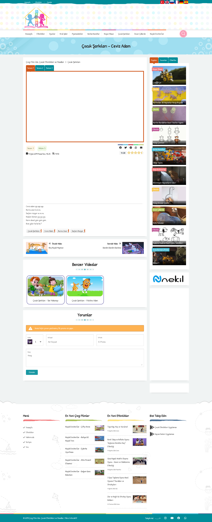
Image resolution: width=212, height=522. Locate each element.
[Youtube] (172, 518)
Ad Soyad (50, 338)
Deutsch (181, 2)
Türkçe (162, 2)
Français (177, 2)
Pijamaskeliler (77, 33)
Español (186, 2)
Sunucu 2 (40, 68)
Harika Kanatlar (93, 33)
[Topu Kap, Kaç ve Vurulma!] (139, 428)
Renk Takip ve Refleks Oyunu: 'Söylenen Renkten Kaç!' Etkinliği (118, 443)
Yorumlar (163, 60)
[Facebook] (120, 147)
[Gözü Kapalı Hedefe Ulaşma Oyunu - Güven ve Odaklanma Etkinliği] (139, 460)
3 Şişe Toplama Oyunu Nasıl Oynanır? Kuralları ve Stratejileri (117, 481)
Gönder (32, 372)
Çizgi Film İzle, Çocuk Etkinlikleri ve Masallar (45, 62)
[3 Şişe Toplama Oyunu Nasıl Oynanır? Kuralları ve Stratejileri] (139, 479)
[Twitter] (125, 147)
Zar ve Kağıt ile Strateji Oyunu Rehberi (119, 498)
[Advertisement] (85, 180)
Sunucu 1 (30, 68)
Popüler (154, 60)
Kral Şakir (64, 33)
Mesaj (29, 352)
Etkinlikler (38, 2)
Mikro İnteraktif (71, 518)
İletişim (29, 442)
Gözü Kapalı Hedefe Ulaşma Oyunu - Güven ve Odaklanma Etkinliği (118, 462)
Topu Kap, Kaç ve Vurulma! (117, 426)
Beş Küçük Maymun (56, 247)
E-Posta (100, 338)
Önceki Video (57, 243)
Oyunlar (49, 2)
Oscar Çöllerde (140, 33)
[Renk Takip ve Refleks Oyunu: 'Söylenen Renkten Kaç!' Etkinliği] (139, 441)
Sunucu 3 (49, 68)
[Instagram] (165, 518)
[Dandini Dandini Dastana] (133, 248)
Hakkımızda (30, 437)
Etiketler (173, 60)
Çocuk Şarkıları (124, 33)
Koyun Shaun (109, 33)
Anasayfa (27, 2)
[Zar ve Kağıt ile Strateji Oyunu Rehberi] (139, 498)
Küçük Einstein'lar (157, 33)
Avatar (29, 338)
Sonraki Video (112, 243)
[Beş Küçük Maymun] (37, 248)
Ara (27, 447)
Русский (172, 2)
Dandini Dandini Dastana (112, 247)
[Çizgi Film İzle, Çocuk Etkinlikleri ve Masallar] (36, 17)
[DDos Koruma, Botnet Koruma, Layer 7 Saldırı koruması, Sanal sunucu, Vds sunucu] (168, 278)
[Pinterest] (130, 147)
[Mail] (141, 147)
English (167, 2)
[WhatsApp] (135, 147)
